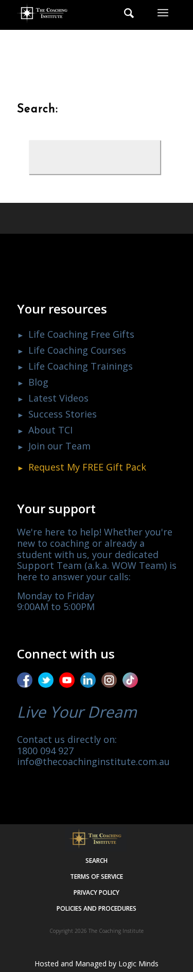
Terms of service (96, 876)
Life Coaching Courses (77, 350)
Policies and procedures (96, 908)
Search (96, 860)
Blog (38, 382)
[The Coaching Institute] (81, 13)
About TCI (50, 430)
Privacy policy (96, 892)
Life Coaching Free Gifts (81, 334)
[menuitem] (124, 13)
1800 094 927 (45, 750)
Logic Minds (138, 963)
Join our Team (59, 446)
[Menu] (162, 13)
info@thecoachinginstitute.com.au (93, 761)
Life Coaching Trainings (80, 366)
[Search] (124, 13)
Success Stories (62, 414)
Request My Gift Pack (87, 467)
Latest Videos (58, 398)
